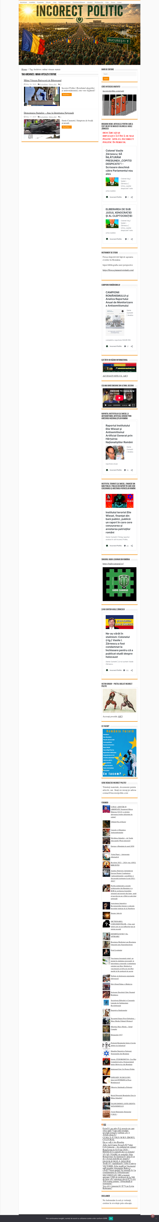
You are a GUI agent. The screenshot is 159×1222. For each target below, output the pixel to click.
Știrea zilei (52, 84)
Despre (113, 2)
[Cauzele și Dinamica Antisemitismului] (106, 831)
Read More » (66, 94)
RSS (104, 1125)
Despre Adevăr (116, 913)
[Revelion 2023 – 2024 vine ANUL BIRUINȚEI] (106, 864)
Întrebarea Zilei (99, 2)
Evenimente (40, 2)
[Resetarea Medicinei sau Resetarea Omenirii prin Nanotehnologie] (106, 944)
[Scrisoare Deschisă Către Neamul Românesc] (106, 994)
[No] (156, 1218)
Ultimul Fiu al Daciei (118, 821)
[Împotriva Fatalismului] (106, 1012)
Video (107, 2)
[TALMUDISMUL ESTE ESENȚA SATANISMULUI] (106, 1105)
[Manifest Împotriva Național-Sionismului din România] (106, 1053)
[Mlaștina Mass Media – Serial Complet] (106, 1028)
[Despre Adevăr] (106, 915)
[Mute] (130, 405)
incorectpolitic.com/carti (113, 90)
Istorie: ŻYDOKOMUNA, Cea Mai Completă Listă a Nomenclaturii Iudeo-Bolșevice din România (123, 1061)
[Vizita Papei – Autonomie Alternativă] (106, 856)
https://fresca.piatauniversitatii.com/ (118, 270)
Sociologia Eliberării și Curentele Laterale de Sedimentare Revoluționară (123, 1003)
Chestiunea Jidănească (79, 2)
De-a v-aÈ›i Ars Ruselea (113, 1142)
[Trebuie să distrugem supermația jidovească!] (106, 977)
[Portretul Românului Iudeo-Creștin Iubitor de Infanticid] (106, 1044)
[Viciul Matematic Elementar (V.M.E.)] (106, 1113)
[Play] (106, 405)
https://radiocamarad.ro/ (113, 563)
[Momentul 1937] (106, 1036)
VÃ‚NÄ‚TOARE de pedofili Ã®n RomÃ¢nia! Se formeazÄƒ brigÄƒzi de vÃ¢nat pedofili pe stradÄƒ (119, 1156)
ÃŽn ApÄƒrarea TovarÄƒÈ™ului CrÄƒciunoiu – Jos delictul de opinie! (119, 1145)
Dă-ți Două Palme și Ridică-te (121, 984)
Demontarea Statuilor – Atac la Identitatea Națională (49, 112)
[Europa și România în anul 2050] (106, 848)
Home (24, 69)
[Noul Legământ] (106, 952)
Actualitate (32, 2)
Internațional (23, 2)
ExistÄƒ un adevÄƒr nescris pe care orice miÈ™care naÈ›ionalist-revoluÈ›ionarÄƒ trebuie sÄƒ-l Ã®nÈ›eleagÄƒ (118, 1131)
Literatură (89, 2)
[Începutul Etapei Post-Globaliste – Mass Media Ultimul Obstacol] (106, 1020)
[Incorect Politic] (79, 34)
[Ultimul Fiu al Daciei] (106, 823)
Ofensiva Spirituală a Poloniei (121, 1087)
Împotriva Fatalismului (119, 1010)
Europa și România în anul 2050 (122, 846)
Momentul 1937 (117, 1035)
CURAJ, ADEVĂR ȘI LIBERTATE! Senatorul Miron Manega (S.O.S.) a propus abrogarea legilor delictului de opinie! (122, 811)
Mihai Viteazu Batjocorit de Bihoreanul (42, 80)
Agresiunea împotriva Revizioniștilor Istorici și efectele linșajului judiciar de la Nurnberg (123, 906)
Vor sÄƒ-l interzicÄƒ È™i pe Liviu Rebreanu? (118, 1187)
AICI (120, 716)
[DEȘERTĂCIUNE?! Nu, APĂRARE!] (106, 935)
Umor (54, 2)
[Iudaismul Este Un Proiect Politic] (106, 1071)
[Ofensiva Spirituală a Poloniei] (106, 1089)
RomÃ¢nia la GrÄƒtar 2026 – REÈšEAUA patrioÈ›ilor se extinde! (119, 1150)
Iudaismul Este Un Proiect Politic (123, 1069)
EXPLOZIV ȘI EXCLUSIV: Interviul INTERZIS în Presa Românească (121, 1080)
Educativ (48, 2)
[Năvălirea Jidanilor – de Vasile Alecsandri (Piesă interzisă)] (106, 840)
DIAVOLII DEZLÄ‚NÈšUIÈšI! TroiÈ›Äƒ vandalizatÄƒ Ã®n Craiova (119, 1162)
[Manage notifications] (153, 1216)
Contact (119, 2)
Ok (111, 1218)
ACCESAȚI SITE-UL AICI (115, 375)
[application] (119, 398)
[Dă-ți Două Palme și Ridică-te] (106, 986)
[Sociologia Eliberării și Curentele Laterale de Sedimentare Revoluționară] (106, 1002)
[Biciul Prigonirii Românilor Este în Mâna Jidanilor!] (106, 1097)
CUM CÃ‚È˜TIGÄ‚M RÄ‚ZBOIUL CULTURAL (119, 1138)
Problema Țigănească (64, 2)
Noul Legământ (116, 950)
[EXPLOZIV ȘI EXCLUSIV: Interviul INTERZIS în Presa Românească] (106, 1079)
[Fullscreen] (133, 405)
